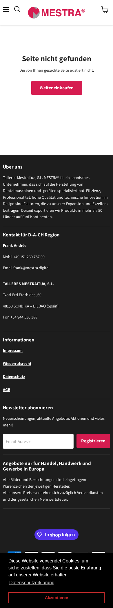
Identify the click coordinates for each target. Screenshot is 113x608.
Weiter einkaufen (57, 88)
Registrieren (93, 441)
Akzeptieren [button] (56, 597)
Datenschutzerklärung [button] (31, 582)
